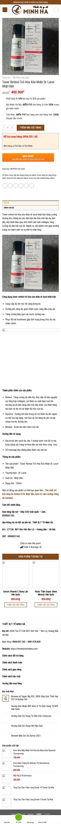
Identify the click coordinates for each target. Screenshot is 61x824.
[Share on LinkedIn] (31, 185)
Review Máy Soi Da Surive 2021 (26, 735)
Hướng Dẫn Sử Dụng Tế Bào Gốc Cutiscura (31, 716)
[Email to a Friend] (21, 185)
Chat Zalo (7, 822)
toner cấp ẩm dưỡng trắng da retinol (22, 175)
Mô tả (6, 203)
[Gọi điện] (18, 818)
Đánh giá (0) (9, 208)
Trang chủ (6, 77)
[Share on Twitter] (15, 185)
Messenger (30, 822)
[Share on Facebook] (10, 185)
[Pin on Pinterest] (26, 185)
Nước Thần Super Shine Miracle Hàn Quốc (46, 593)
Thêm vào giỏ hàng (30, 127)
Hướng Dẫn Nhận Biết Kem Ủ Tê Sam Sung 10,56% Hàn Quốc (34, 707)
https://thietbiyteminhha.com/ (24, 648)
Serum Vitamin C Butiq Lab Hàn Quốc (15, 593)
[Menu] (5, 9)
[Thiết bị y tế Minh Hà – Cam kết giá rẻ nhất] (30, 9)
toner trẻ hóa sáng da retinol (17, 178)
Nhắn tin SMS (42, 822)
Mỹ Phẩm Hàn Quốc (21, 77)
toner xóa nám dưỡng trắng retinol (41, 178)
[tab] (30, 203)
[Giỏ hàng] (56, 9)
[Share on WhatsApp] (5, 185)
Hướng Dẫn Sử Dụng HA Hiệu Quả (27, 725)
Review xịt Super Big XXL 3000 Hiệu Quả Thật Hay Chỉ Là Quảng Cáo (34, 698)
